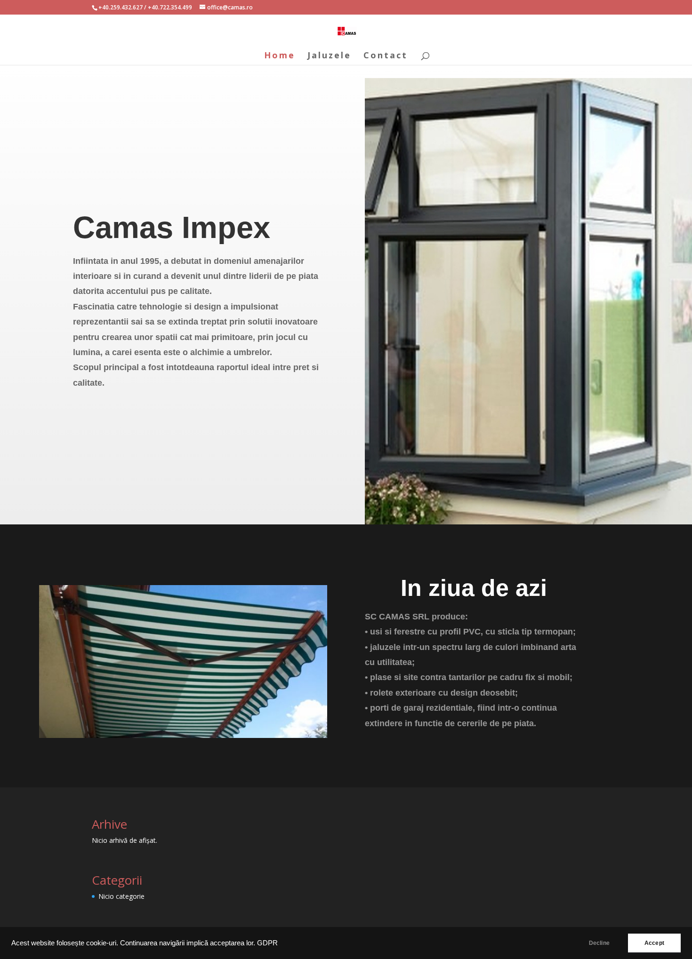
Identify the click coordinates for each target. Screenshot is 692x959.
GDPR (267, 943)
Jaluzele (329, 56)
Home (279, 56)
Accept (654, 943)
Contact (385, 56)
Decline (599, 943)
